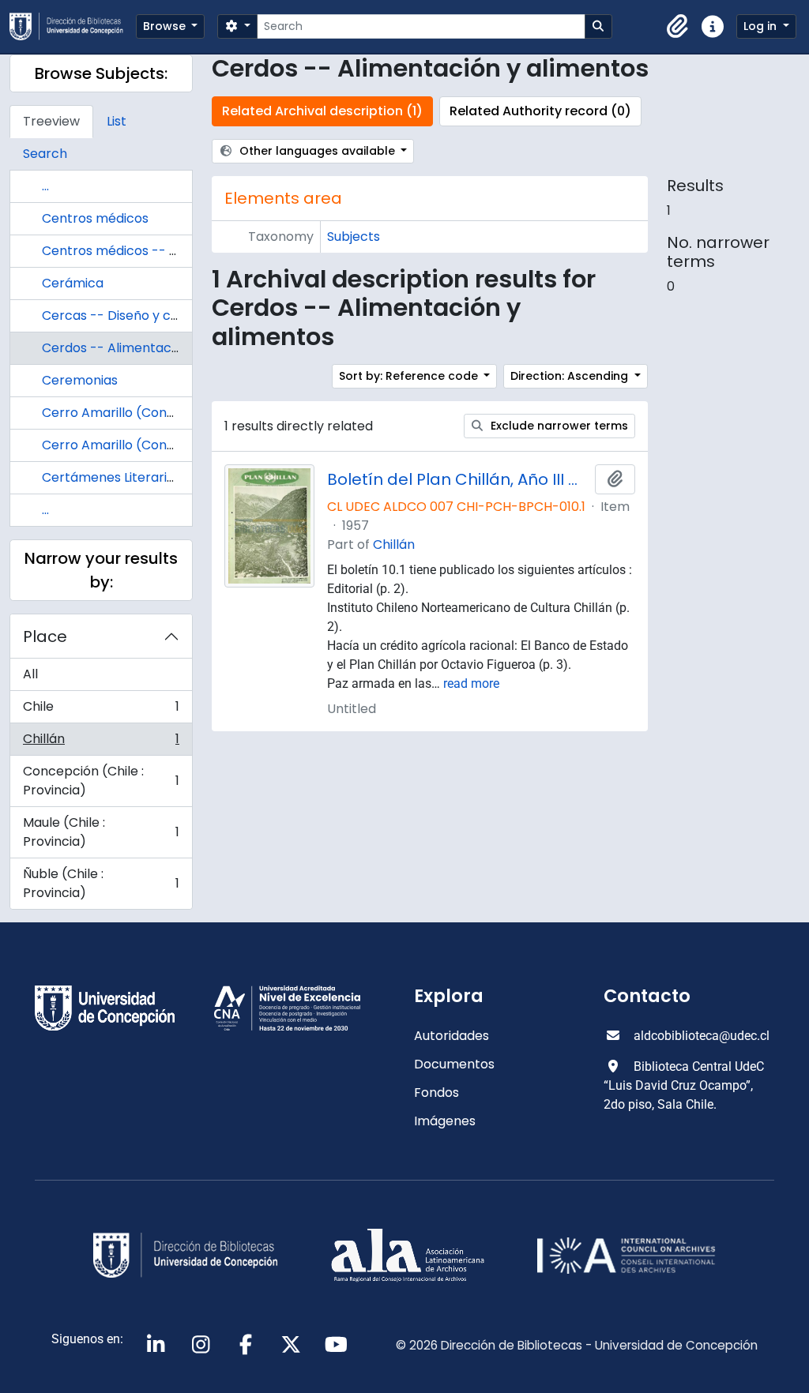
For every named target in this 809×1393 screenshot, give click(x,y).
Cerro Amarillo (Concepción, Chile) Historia (176, 445)
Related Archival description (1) (322, 111)
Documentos (454, 1064)
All (30, 674)
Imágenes (445, 1121)
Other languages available (317, 151)
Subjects (353, 236)
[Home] (72, 26)
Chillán (100, 743)
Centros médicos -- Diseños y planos (157, 251)
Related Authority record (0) (540, 111)
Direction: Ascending (570, 376)
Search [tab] (45, 154)
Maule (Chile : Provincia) (100, 831)
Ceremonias (80, 380)
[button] (677, 26)
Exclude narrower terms (557, 426)
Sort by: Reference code (410, 376)
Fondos (436, 1092)
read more (471, 683)
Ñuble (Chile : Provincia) (100, 883)
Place (45, 636)
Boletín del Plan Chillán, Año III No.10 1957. (458, 479)
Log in (761, 26)
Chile (100, 710)
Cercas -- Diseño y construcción (143, 315)
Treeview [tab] (51, 121)
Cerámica (72, 283)
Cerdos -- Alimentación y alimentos (153, 348)
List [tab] (116, 121)
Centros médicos (95, 218)
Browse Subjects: (101, 73)
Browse (166, 26)
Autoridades (451, 1036)
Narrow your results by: (101, 570)
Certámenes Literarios (111, 477)
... (45, 186)
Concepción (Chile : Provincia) (100, 780)
